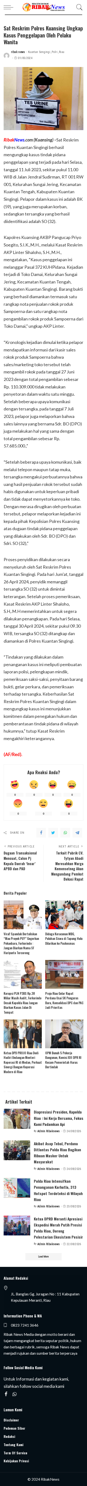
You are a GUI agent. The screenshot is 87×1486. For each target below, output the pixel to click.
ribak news (18, 52)
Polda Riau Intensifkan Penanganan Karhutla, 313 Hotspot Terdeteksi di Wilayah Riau (58, 1190)
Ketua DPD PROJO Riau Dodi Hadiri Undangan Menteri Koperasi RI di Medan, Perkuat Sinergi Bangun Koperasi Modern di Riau (23, 1062)
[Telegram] (77, 833)
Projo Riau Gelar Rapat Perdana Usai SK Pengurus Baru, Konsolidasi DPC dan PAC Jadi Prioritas (64, 1000)
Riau (62, 52)
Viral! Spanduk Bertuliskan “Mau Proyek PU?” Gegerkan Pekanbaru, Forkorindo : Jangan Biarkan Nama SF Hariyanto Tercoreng (21, 943)
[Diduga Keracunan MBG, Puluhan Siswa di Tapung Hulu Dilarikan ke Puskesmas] (64, 914)
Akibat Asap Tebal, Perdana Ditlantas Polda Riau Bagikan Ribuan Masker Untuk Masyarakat (57, 1153)
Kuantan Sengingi (39, 52)
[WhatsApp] (65, 833)
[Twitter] (53, 833)
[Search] (78, 7)
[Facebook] (41, 833)
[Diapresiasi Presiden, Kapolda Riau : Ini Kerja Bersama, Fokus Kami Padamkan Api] (17, 1119)
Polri (55, 52)
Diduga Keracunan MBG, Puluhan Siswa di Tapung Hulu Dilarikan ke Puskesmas (63, 938)
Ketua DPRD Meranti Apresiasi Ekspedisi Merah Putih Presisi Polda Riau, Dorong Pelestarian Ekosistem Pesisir (58, 1228)
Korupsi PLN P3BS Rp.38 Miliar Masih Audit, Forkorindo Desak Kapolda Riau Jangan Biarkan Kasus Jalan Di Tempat (22, 1003)
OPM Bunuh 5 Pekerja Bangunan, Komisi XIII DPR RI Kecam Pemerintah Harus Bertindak (63, 1060)
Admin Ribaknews (48, 1131)
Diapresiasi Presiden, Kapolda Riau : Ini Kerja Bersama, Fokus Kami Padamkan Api (58, 1118)
